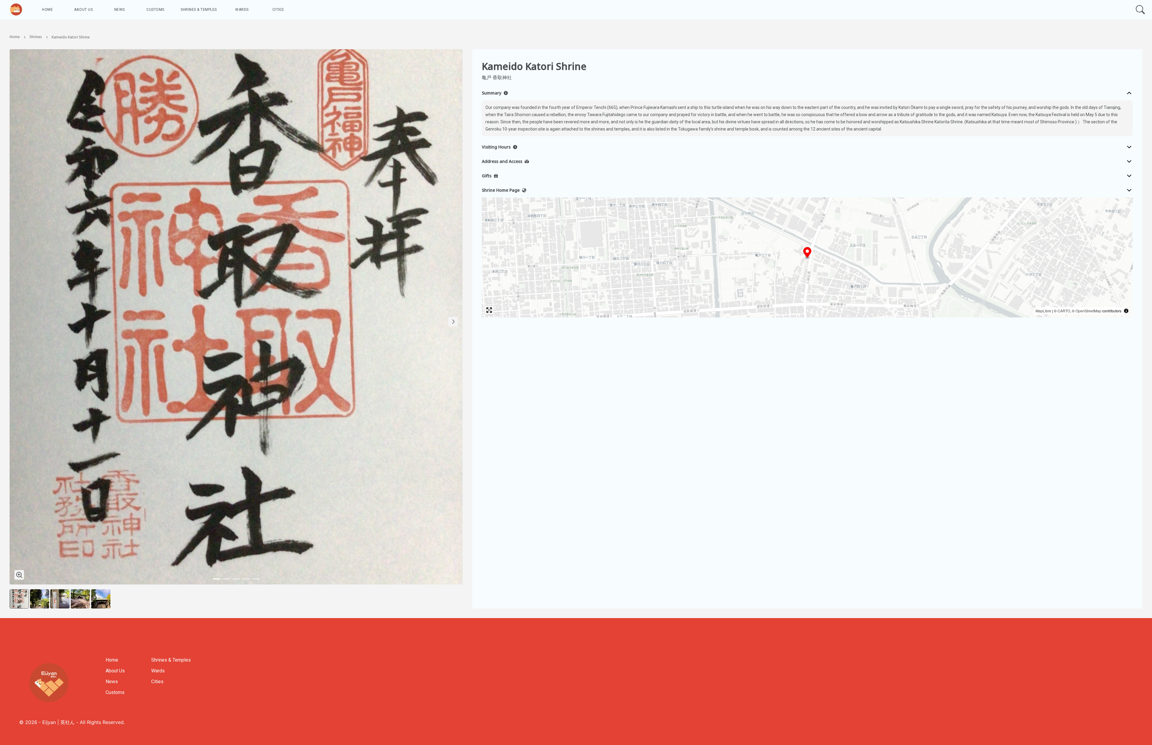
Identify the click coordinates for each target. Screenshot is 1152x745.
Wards (242, 10)
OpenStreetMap (1088, 310)
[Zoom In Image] (19, 575)
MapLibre (1043, 310)
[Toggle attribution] (1126, 310)
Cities (278, 10)
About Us (83, 10)
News (119, 10)
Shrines (35, 37)
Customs (155, 10)
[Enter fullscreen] (489, 310)
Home (47, 10)
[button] (807, 253)
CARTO (1064, 310)
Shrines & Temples (199, 10)
